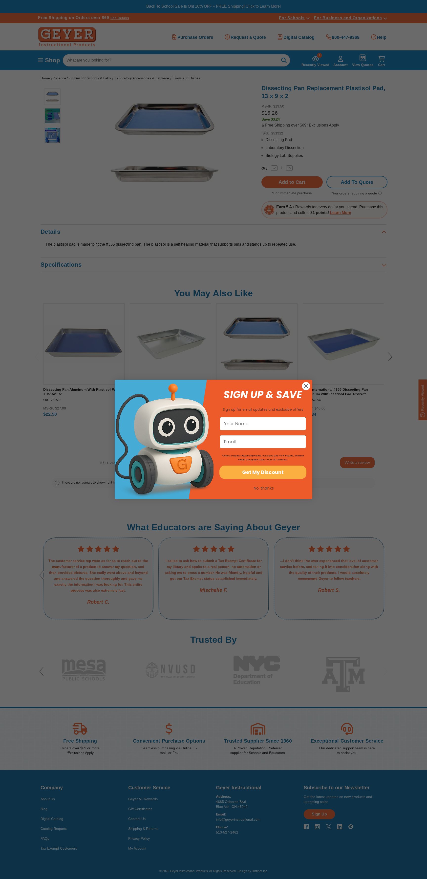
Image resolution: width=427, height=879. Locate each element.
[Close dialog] (306, 386)
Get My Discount (263, 472)
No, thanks (264, 488)
